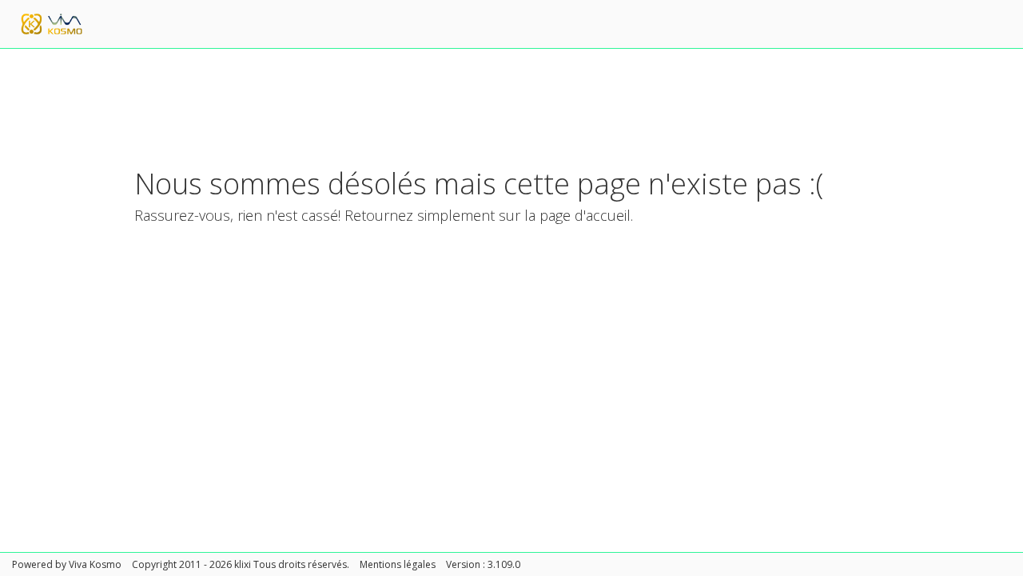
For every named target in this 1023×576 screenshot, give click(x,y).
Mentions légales (398, 564)
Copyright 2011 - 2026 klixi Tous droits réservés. (240, 564)
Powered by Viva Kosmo (66, 564)
